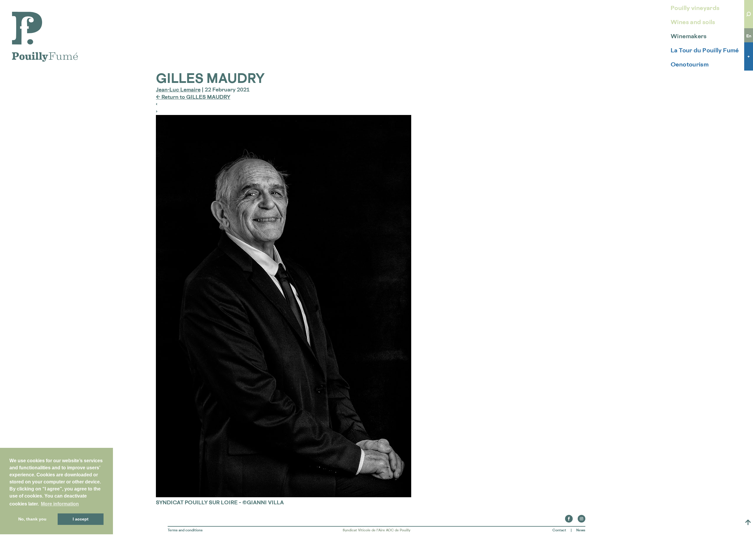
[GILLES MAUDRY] (283, 495)
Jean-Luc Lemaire (178, 89)
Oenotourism (690, 64)
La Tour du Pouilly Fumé (705, 50)
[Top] (748, 522)
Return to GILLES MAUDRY (193, 97)
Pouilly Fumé (28, 15)
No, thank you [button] (32, 519)
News (580, 530)
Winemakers (689, 36)
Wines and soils (693, 22)
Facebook (569, 517)
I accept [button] (81, 519)
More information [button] (60, 503)
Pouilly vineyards (695, 7)
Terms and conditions (185, 530)
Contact (559, 530)
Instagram (581, 517)
